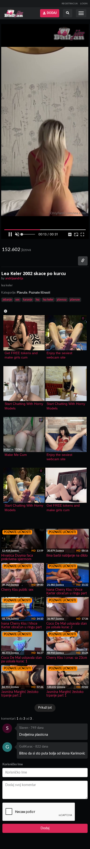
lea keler (48, 299)
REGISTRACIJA (70, 3)
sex (17, 299)
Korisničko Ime (12, 764)
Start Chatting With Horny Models (24, 406)
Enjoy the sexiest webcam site (60, 355)
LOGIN (84, 3)
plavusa (61, 299)
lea (37, 299)
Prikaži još (45, 707)
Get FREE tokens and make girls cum (22, 355)
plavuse (75, 299)
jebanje (7, 299)
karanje (27, 299)
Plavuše (22, 292)
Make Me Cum (16, 455)
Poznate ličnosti (39, 292)
